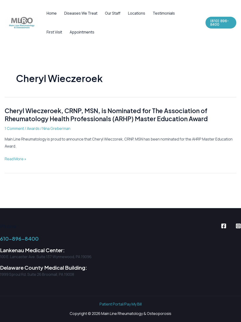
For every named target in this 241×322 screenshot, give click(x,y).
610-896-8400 (19, 238)
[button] (220, 23)
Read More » (15, 159)
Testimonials (164, 13)
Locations (136, 13)
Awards (33, 128)
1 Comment (14, 128)
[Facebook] (223, 226)
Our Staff (112, 13)
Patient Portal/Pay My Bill (121, 304)
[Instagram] (238, 226)
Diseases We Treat (80, 13)
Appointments (82, 32)
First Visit (54, 32)
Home (52, 13)
